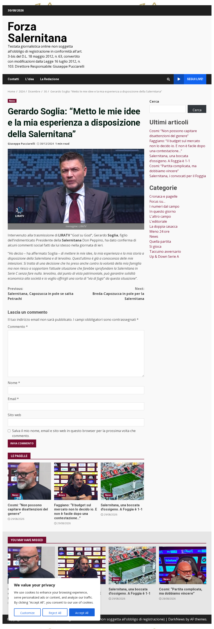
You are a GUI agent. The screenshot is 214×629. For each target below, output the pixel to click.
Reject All (55, 613)
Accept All (81, 613)
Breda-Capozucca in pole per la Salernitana (118, 293)
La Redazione (49, 79)
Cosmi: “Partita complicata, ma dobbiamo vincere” (182, 565)
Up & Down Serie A (164, 256)
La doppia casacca (163, 226)
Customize (27, 613)
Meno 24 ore (159, 231)
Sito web (14, 415)
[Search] (168, 79)
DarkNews (176, 619)
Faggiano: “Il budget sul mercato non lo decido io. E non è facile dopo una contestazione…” (75, 481)
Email (13, 399)
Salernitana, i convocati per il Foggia (177, 176)
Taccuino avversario (165, 251)
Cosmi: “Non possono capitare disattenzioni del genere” (29, 481)
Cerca (154, 101)
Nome (14, 382)
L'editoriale (158, 221)
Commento (18, 326)
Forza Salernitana (37, 32)
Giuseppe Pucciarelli (21, 143)
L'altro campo (160, 216)
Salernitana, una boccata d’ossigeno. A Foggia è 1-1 (122, 481)
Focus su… (157, 201)
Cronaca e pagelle (163, 196)
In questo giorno (162, 211)
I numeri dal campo (164, 206)
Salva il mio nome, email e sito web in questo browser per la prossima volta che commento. (74, 433)
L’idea (29, 79)
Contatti (13, 79)
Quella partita (160, 241)
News (12, 100)
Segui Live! (195, 79)
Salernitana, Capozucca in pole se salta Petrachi (40, 293)
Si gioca (155, 246)
